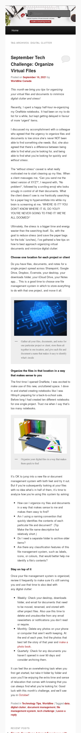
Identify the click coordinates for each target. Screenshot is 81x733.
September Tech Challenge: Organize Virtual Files (32, 64)
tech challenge (45, 711)
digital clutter (18, 707)
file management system (35, 709)
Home (15, 30)
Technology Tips (31, 703)
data (67, 703)
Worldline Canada (21, 81)
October (23, 695)
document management (41, 707)
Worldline (47, 703)
